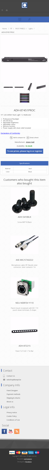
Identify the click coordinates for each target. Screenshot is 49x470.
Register (2, 10)
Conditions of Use (13, 420)
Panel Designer (12, 390)
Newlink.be (28, 462)
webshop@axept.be (14, 380)
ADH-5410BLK (24, 217)
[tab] (24, 163)
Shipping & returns (13, 398)
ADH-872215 (24, 345)
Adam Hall (30, 142)
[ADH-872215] (24, 330)
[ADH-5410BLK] (24, 202)
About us (10, 402)
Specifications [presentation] (24, 163)
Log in (7, 10)
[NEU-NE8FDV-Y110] (24, 287)
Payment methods (13, 394)
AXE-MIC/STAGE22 (24, 260)
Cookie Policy (12, 416)
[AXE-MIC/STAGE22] (24, 245)
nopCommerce (28, 459)
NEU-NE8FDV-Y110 (24, 302)
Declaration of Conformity (10, 133)
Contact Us (11, 376)
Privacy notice (12, 412)
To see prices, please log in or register (24, 151)
